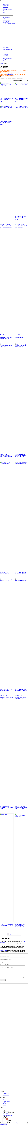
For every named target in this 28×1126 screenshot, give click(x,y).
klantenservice (6, 21)
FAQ (4, 18)
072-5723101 (6, 47)
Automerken (6, 1093)
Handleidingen (6, 17)
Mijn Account (6, 22)
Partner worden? (6, 20)
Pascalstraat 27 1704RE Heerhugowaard (12, 23)
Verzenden (3, 980)
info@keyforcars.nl (7, 49)
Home (1, 63)
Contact (4, 1105)
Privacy (6, 1124)
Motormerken (6, 1095)
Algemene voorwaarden (21, 1122)
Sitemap (2, 1124)
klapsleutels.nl (3, 950)
